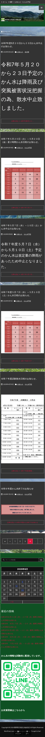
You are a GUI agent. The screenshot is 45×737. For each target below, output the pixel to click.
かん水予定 (26, 2)
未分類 (27, 52)
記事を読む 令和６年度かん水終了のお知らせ (22, 522)
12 (16, 586)
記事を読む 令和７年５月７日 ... (23, 274)
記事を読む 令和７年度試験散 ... (23, 471)
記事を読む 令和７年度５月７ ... (23, 361)
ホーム (5, 2)
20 (22, 590)
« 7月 (12, 602)
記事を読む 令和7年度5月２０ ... (22, 121)
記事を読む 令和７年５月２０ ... (23, 208)
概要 (11, 2)
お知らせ (18, 2)
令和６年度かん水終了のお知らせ (17, 488)
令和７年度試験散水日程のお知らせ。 (19, 378)
